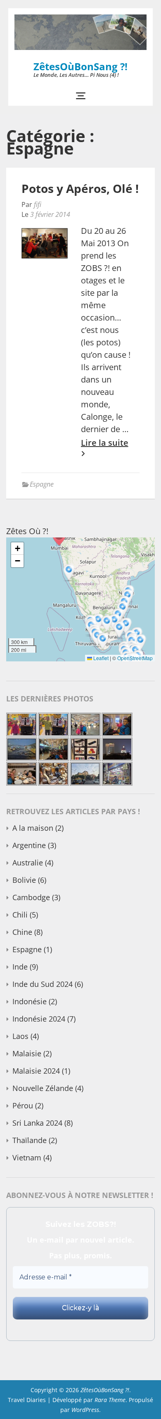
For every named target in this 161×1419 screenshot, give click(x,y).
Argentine (29, 845)
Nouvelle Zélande (42, 1088)
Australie (27, 863)
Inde (20, 967)
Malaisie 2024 (36, 1071)
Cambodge (31, 897)
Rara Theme (110, 1400)
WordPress (85, 1410)
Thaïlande (29, 1140)
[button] (141, 643)
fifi (37, 204)
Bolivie (24, 880)
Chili (20, 915)
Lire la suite (104, 443)
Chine (22, 932)
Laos (20, 1036)
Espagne (42, 484)
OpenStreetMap (135, 657)
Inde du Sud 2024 (42, 984)
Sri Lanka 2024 (37, 1123)
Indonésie (29, 1001)
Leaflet (100, 657)
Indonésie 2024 (38, 1019)
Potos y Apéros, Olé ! (80, 188)
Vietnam (26, 1157)
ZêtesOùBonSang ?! (80, 66)
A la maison (32, 828)
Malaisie (26, 1053)
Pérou (22, 1105)
